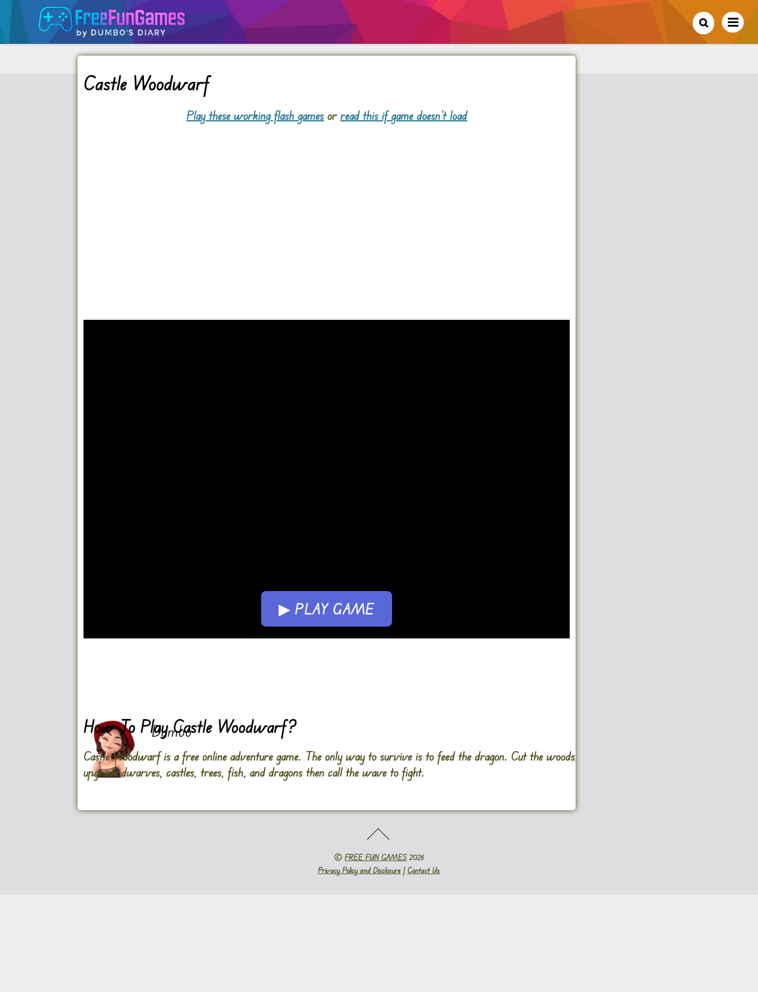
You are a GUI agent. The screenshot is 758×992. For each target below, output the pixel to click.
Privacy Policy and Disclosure (359, 870)
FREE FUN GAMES (376, 857)
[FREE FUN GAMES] (112, 31)
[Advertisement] (326, 206)
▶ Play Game (326, 609)
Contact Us (423, 870)
